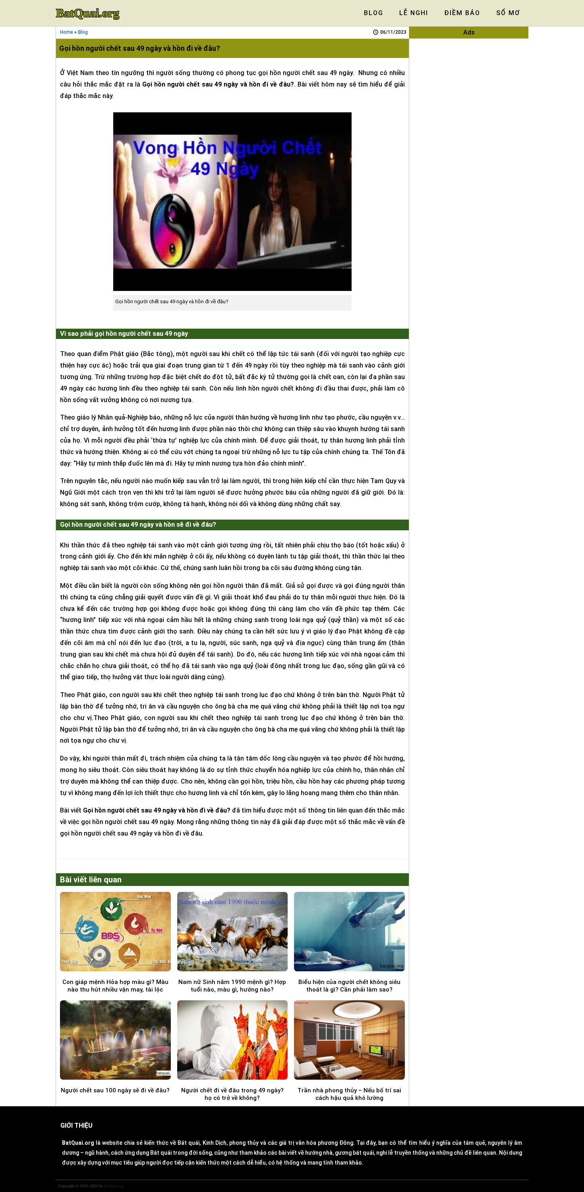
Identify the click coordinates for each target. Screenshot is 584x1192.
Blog (83, 32)
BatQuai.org (87, 13)
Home (66, 32)
